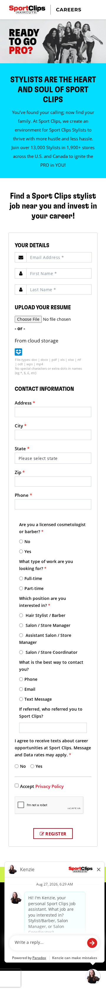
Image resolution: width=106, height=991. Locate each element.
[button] (18, 352)
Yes (27, 551)
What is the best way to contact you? (51, 665)
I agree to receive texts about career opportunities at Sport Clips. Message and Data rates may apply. (53, 748)
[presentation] (59, 257)
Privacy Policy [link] (49, 786)
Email (29, 689)
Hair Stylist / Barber (44, 615)
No (27, 541)
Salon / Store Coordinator (50, 652)
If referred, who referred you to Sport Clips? (50, 712)
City (20, 425)
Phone (23, 495)
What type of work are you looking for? (46, 565)
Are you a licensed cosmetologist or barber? (52, 528)
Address (25, 402)
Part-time (34, 588)
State (22, 448)
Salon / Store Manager (47, 625)
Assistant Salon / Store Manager (45, 638)
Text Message (38, 699)
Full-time (33, 578)
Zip (20, 472)
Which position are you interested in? (42, 602)
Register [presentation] (55, 834)
